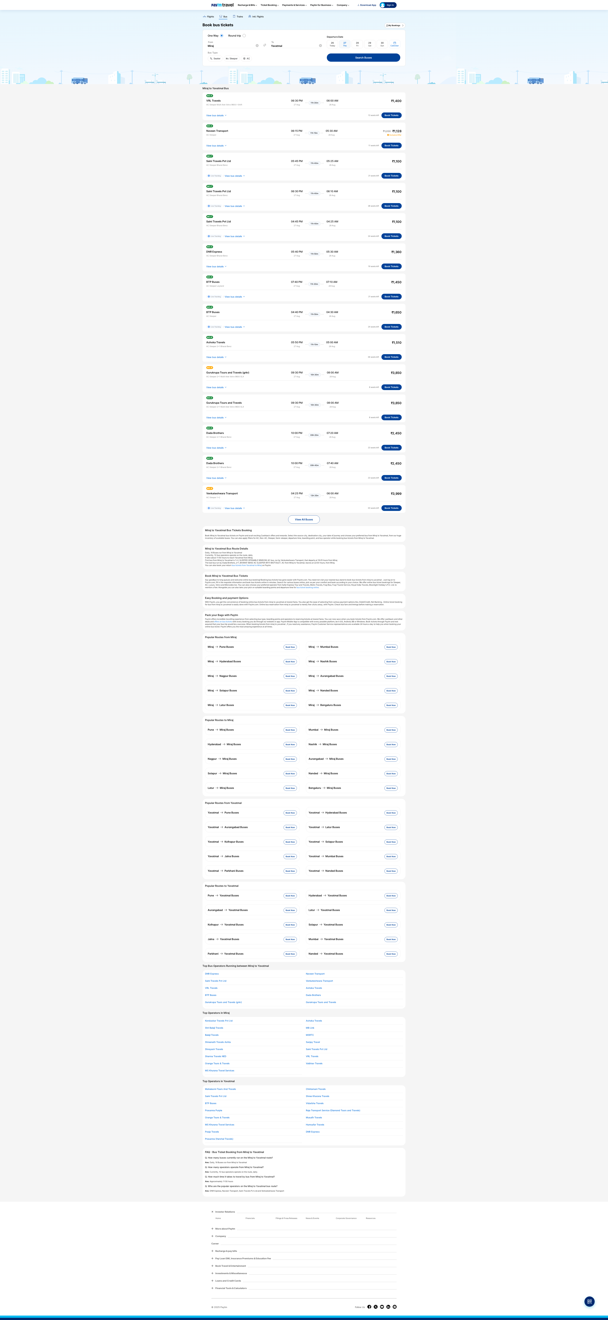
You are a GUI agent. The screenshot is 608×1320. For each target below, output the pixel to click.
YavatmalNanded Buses (326, 870)
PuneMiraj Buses (221, 729)
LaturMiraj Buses (221, 787)
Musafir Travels (314, 1117)
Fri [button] (357, 45)
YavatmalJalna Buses (223, 856)
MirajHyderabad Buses (224, 661)
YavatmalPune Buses (223, 812)
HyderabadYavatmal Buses (328, 895)
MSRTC (310, 1035)
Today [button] (332, 45)
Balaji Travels (212, 1035)
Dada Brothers (313, 995)
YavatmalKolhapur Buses (226, 841)
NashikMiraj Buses (323, 744)
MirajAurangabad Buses (326, 675)
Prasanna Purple (213, 1110)
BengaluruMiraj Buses (325, 787)
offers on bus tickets (223, 621)
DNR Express (212, 973)
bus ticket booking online (308, 587)
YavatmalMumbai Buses (326, 856)
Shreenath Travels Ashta (218, 1042)
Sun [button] (382, 45)
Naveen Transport (315, 973)
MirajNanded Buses (323, 690)
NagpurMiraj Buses (222, 758)
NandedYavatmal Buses (326, 953)
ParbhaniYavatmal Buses (226, 953)
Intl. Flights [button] (258, 16)
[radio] (216, 35)
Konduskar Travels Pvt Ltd (219, 1020)
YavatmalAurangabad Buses (228, 827)
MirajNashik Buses (323, 661)
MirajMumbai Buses (323, 646)
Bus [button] (225, 16)
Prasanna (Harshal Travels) (219, 1139)
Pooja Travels (212, 1132)
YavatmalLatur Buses (324, 827)
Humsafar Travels (315, 1124)
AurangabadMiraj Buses (326, 758)
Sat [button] (369, 45)
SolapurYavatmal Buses (326, 924)
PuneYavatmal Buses (223, 895)
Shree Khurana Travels (317, 1096)
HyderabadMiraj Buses (224, 744)
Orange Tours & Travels (217, 1063)
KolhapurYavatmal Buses (226, 924)
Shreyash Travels (214, 1049)
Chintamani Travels (316, 1089)
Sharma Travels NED (215, 1056)
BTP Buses (210, 995)
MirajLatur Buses (221, 705)
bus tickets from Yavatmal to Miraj (247, 565)
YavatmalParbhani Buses (226, 870)
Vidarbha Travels (315, 1103)
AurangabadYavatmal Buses (228, 910)
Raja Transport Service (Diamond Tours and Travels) (333, 1110)
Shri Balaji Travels (214, 1028)
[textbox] (233, 46)
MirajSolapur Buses (222, 690)
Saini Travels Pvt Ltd (215, 981)
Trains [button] (240, 16)
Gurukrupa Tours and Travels (321, 1002)
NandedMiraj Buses (323, 773)
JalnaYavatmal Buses (223, 939)
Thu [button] (345, 45)
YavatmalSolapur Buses (326, 841)
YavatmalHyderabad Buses (328, 812)
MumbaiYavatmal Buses (326, 939)
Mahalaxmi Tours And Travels (220, 1089)
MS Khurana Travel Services (219, 1070)
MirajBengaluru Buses (325, 705)
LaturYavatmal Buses (324, 910)
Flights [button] (210, 16)
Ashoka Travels (314, 988)
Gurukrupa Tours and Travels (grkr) (223, 1002)
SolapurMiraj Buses (222, 773)
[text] (304, 15)
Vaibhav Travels (314, 1063)
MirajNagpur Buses (222, 675)
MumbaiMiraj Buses (323, 729)
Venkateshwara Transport (319, 981)
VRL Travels (211, 988)
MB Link (310, 1028)
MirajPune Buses (221, 646)
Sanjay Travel (313, 1042)
